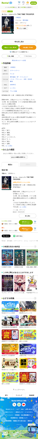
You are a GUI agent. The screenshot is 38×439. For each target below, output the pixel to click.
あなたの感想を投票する (18, 157)
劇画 (11, 81)
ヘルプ (17, 409)
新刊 (6, 395)
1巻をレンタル (10, 47)
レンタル (13, 88)
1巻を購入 (28, 47)
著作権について (23, 418)
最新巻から (11, 173)
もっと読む (9, 146)
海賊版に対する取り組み (19, 421)
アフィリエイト (9, 415)
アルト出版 (13, 91)
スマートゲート (15, 70)
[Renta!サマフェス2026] (10, 3)
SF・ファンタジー (22, 77)
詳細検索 (31, 395)
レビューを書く (23, 28)
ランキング (19, 395)
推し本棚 (11, 56)
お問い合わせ (28, 409)
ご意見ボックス (19, 412)
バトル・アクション (16, 79)
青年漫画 (25, 20)
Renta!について (10, 409)
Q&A (22, 409)
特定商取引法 (14, 418)
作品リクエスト (9, 412)
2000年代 (13, 85)
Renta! (3, 241)
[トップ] (5, 3)
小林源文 (18, 17)
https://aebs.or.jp (13, 436)
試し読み (27, 216)
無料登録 (33, 3)
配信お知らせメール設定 (19, 60)
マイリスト (29, 56)
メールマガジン (29, 412)
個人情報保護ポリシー (27, 415)
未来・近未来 (28, 79)
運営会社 (30, 421)
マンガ (12, 74)
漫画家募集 (9, 421)
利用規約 (17, 415)
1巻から (4, 173)
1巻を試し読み (19, 41)
